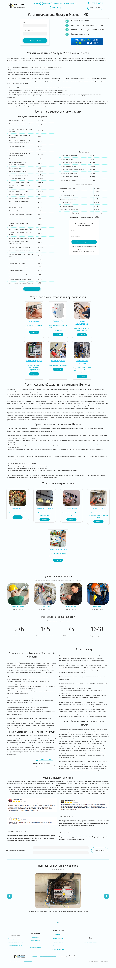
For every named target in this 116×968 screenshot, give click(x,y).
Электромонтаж (34, 321)
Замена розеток (71, 508)
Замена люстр (17, 508)
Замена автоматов (98, 508)
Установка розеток (58, 361)
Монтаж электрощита (34, 361)
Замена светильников (44, 508)
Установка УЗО (58, 321)
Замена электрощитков (58, 549)
